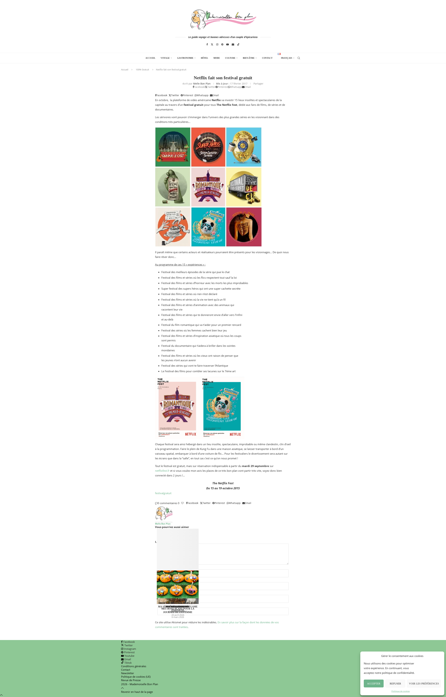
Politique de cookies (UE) (136, 676)
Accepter (373, 683)
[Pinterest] (222, 44)
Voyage (165, 58)
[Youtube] (227, 44)
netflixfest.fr (162, 470)
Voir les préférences (424, 683)
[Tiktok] (238, 44)
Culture (230, 58)
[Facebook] (207, 44)
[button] (223, 535)
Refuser (395, 683)
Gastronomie (185, 58)
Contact (267, 58)
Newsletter (127, 673)
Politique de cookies (400, 691)
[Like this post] (182, 503)
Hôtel (204, 58)
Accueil (150, 58)
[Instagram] (217, 44)
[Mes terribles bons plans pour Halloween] (178, 563)
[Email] (233, 44)
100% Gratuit (142, 69)
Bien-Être (249, 58)
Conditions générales (133, 666)
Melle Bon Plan (202, 83)
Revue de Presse (131, 680)
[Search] (299, 58)
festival (159, 493)
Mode (216, 58)
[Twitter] (212, 44)
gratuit (167, 493)
